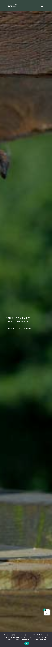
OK (27, 643)
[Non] (49, 639)
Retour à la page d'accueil (19, 328)
